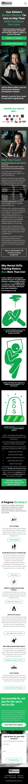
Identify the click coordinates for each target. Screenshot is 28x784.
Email (4, 751)
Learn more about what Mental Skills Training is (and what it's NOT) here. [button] (14, 482)
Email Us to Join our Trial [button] (14, 660)
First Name (6, 744)
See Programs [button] (14, 540)
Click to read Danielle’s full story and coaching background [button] (14, 253)
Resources (20, 775)
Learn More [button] (14, 575)
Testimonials (12, 777)
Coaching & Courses (10, 775)
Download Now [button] (14, 760)
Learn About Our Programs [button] (13, 725)
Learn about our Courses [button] (14, 633)
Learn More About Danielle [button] (14, 44)
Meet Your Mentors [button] (13, 601)
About (6, 777)
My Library (21, 777)
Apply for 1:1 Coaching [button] (14, 38)
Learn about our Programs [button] (14, 688)
